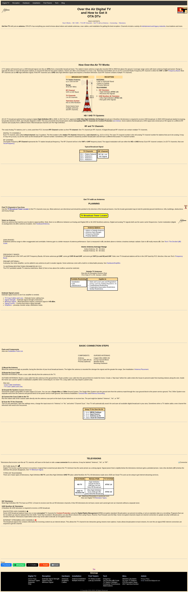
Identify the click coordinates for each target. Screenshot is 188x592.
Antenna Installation (79, 579)
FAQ (29, 584)
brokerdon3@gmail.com (152, 580)
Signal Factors (10, 303)
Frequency (106, 579)
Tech (56, 3)
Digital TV (5, 3)
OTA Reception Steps (129, 582)
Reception (16, 3)
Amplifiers (8, 305)
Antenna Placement (141, 369)
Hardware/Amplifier (113, 263)
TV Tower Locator (94, 579)
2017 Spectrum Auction (130, 584)
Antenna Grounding (98, 393)
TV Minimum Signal (36, 470)
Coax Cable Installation (12, 385)
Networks (31, 582)
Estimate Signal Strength (50, 579)
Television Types (101, 498)
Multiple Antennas (78, 580)
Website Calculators (129, 579)
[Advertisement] (59, 45)
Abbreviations (108, 586)
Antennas (65, 579)
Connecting (113, 23)
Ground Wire (83, 393)
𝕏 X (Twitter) (32, 565)
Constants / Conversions (111, 584)
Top (94, 569)
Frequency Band (174, 71)
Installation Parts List (15, 351)
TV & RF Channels (86, 23)
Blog (63, 3)
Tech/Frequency (8, 143)
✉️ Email (55, 565)
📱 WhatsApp (19, 565)
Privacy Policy (145, 579)
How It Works (66, 23)
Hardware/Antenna (42, 224)
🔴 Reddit (44, 565)
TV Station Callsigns (110, 582)
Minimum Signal (10, 301)
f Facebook (6, 565)
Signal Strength (10, 300)
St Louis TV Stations (129, 580)
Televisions (122, 23)
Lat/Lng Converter (94, 580)
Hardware (26, 3)
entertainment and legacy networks (153, 26)
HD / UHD (75, 23)
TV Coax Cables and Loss (14, 298)
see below (116, 121)
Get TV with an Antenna (101, 23)
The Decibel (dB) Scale (111, 580)
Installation (36, 3)
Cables (64, 582)
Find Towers (47, 3)
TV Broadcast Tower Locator (18, 209)
